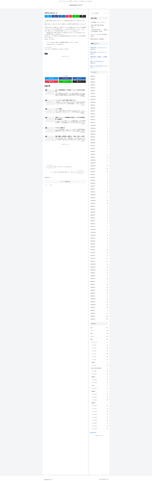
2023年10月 (99, 165)
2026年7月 (99, 76)
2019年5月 (99, 319)
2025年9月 (99, 105)
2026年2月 (99, 90)
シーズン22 (100, 423)
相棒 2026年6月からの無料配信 (97, 39)
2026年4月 (99, 84)
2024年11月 (99, 128)
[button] (82, 16)
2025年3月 (99, 116)
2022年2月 (99, 223)
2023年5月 (99, 180)
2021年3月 (99, 255)
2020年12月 (99, 264)
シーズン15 (100, 399)
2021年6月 (99, 246)
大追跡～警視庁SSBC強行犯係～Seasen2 (97, 26)
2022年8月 (99, 206)
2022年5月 (99, 215)
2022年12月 (99, 194)
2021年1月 (99, 261)
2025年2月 (99, 119)
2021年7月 (99, 243)
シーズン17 (100, 408)
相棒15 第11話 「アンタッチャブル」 (98, 47)
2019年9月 (99, 307)
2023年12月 (99, 160)
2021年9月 (99, 238)
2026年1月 (99, 93)
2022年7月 (99, 209)
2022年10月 (99, 200)
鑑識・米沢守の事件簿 (100, 368)
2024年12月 (99, 125)
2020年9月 (99, 272)
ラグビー (99, 336)
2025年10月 (99, 102)
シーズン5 (100, 356)
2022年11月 (99, 197)
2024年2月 (99, 154)
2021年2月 (99, 258)
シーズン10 (100, 379)
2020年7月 (99, 278)
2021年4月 (99, 252)
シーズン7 (100, 365)
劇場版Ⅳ (100, 402)
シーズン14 (100, 397)
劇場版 (100, 362)
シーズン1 (100, 345)
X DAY (100, 385)
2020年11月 (99, 267)
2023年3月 (99, 186)
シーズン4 (100, 353)
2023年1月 (99, 191)
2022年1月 (99, 226)
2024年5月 (99, 145)
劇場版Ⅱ (100, 376)
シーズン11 (100, 382)
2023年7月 (99, 174)
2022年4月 (99, 217)
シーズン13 (100, 394)
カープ (99, 330)
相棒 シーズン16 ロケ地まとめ (96, 61)
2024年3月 (99, 151)
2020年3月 (99, 290)
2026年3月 (99, 87)
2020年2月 (99, 293)
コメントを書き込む (65, 181)
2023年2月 (99, 189)
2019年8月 (99, 310)
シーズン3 (100, 350)
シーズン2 (100, 347)
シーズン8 (100, 371)
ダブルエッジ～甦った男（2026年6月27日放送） (99, 35)
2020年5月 (99, 284)
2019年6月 (99, 316)
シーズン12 (100, 388)
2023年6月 (99, 177)
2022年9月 (99, 203)
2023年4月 (99, 183)
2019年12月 (99, 298)
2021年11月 (99, 232)
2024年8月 (99, 136)
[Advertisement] (65, 65)
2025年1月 (99, 122)
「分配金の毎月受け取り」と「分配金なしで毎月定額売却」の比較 (99, 30)
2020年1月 (99, 295)
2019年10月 (99, 304)
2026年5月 (99, 82)
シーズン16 (100, 405)
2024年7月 (99, 139)
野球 (99, 333)
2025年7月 (99, 110)
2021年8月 (99, 241)
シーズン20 (100, 417)
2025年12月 (99, 96)
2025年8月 (99, 108)
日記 (46, 53)
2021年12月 (99, 229)
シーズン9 (100, 373)
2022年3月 (99, 220)
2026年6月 (99, 79)
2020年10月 (99, 269)
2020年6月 (99, 281)
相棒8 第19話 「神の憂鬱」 (96, 56)
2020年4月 (99, 287)
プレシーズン (100, 342)
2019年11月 (99, 301)
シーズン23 (100, 425)
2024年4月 (99, 148)
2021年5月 (99, 249)
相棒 (99, 339)
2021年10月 (99, 235)
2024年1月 (99, 157)
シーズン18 (100, 411)
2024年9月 (99, 134)
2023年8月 (99, 171)
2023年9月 (99, 168)
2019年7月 (99, 313)
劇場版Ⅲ (100, 391)
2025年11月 (99, 99)
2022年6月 (99, 212)
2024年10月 (99, 131)
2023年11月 (99, 162)
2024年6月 (99, 142)
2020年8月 (99, 275)
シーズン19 (100, 414)
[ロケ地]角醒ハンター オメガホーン (97, 22)
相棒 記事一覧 (93, 432)
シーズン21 (100, 420)
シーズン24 (100, 428)
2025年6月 (99, 113)
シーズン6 (100, 359)
